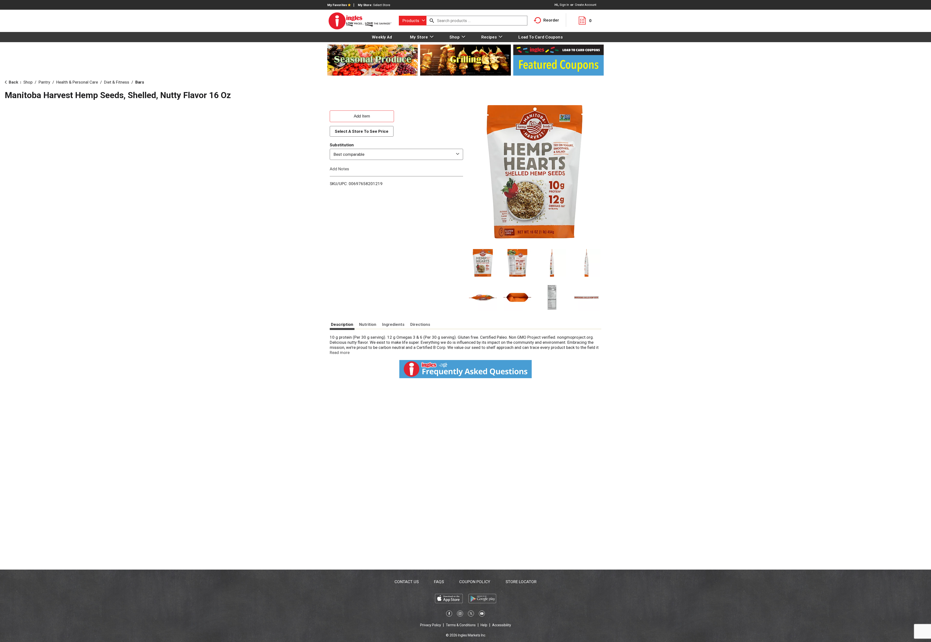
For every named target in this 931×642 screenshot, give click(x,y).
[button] (483, 263)
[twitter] (471, 614)
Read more (340, 352)
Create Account (585, 5)
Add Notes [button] (339, 168)
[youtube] (482, 614)
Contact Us (406, 581)
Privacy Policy (430, 625)
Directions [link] (420, 324)
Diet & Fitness (116, 82)
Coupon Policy (474, 581)
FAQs (439, 581)
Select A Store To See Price (361, 131)
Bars (139, 82)
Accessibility (501, 625)
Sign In (564, 5)
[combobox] (412, 20)
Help (484, 625)
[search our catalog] (431, 20)
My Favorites (337, 5)
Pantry (44, 82)
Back (13, 82)
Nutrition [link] (367, 324)
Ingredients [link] (393, 324)
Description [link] (342, 324)
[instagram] (460, 614)
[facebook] (449, 614)
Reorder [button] (551, 20)
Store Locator (521, 581)
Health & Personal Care (77, 82)
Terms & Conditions (461, 625)
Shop (27, 82)
